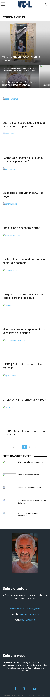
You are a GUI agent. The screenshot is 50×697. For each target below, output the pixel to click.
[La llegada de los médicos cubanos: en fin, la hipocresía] (25, 245)
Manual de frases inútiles (28, 475)
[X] (25, 689)
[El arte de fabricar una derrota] (9, 465)
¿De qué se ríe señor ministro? (21, 227)
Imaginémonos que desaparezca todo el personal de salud (23, 296)
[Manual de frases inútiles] (9, 478)
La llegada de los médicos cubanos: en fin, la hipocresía (25, 261)
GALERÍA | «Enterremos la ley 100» (24, 399)
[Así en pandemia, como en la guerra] (25, 43)
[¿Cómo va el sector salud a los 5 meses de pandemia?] (25, 143)
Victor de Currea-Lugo (29, 614)
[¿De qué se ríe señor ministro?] (25, 213)
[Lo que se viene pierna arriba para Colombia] (9, 503)
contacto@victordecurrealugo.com (25, 608)
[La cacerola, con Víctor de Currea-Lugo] (25, 178)
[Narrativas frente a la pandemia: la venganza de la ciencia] (25, 315)
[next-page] (35, 447)
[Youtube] (35, 689)
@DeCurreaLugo (28, 620)
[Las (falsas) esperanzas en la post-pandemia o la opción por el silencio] (25, 108)
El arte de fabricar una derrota (30, 462)
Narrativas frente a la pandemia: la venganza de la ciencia (24, 331)
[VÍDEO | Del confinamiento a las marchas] (25, 350)
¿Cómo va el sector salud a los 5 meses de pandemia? (23, 159)
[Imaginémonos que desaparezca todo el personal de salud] (25, 280)
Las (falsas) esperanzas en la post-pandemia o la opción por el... (24, 124)
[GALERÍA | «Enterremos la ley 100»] (25, 385)
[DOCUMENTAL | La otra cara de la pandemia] (25, 417)
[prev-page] (13, 447)
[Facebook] (15, 689)
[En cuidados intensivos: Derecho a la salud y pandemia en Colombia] (20, 85)
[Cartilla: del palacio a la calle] (9, 491)
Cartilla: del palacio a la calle (29, 487)
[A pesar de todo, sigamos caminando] (9, 516)
